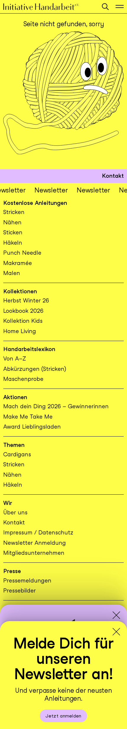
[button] (105, 6)
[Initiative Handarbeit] (49, 6)
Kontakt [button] (113, 175)
